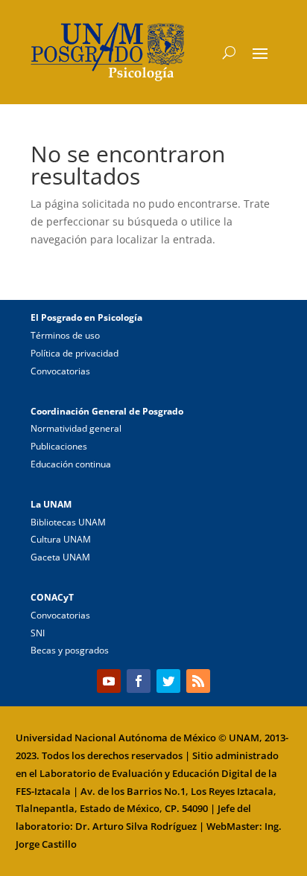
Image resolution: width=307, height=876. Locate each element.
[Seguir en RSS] (198, 681)
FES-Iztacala (43, 791)
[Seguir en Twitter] (168, 681)
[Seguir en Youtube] (109, 681)
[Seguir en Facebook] (139, 681)
